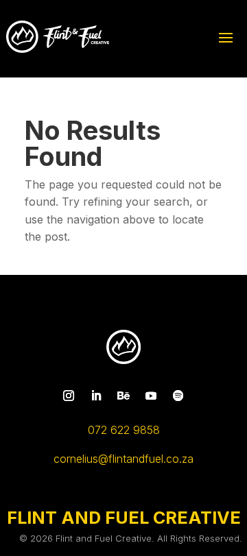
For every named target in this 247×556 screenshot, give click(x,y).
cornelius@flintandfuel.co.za (123, 459)
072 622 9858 (124, 430)
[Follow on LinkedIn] (96, 396)
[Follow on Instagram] (69, 396)
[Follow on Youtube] (151, 396)
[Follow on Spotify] (178, 396)
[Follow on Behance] (123, 396)
